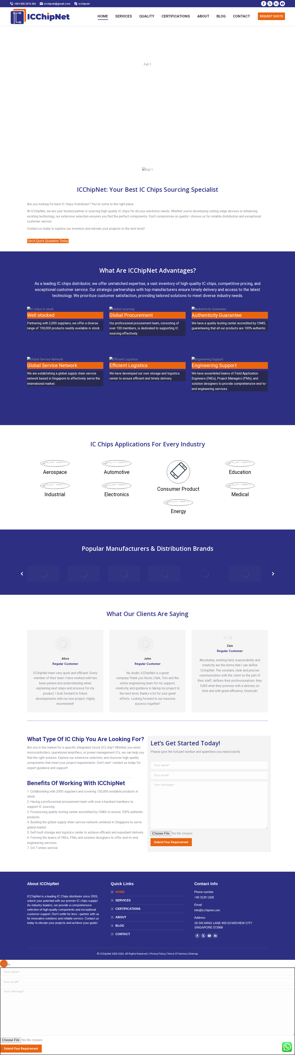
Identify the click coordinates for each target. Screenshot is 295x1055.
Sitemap (193, 953)
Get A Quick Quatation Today (47, 241)
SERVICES (123, 900)
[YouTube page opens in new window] (282, 3)
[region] (147, 117)
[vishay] (124, 574)
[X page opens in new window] (270, 3)
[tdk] (164, 574)
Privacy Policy (157, 953)
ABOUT (120, 917)
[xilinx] (83, 574)
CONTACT (122, 934)
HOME (120, 892)
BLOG (119, 925)
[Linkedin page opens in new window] (276, 3)
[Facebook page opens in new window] (263, 3)
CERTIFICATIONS (127, 908)
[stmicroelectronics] (205, 574)
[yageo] (43, 574)
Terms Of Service (177, 953)
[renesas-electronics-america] (245, 574)
